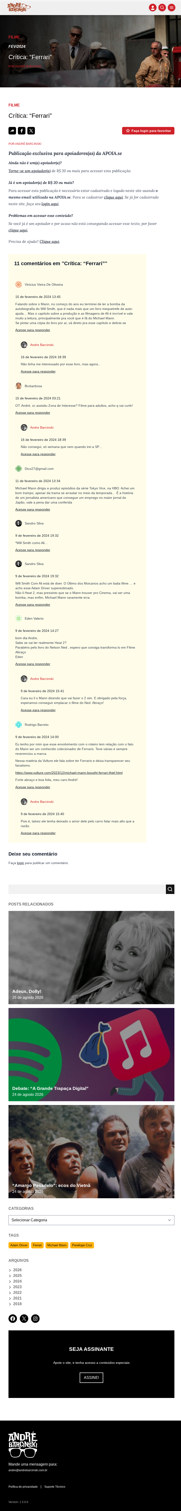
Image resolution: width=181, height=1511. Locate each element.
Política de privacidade (23, 1486)
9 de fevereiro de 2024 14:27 (37, 631)
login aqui (49, 203)
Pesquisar (170, 889)
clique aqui (113, 197)
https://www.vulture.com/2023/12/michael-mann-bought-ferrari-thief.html (69, 773)
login (20, 863)
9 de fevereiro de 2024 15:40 (42, 814)
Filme (14, 37)
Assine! (91, 1378)
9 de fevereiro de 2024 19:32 (37, 535)
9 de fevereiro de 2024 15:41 (42, 691)
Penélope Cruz (82, 1245)
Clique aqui (49, 241)
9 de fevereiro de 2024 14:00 (37, 737)
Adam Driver (18, 1245)
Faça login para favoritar (151, 131)
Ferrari (37, 1245)
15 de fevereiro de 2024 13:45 (38, 297)
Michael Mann (56, 1245)
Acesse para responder (32, 330)
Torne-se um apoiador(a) (29, 170)
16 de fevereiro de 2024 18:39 (43, 357)
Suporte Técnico (54, 1486)
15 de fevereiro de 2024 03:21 (38, 398)
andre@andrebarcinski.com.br (27, 1470)
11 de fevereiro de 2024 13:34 (37, 481)
